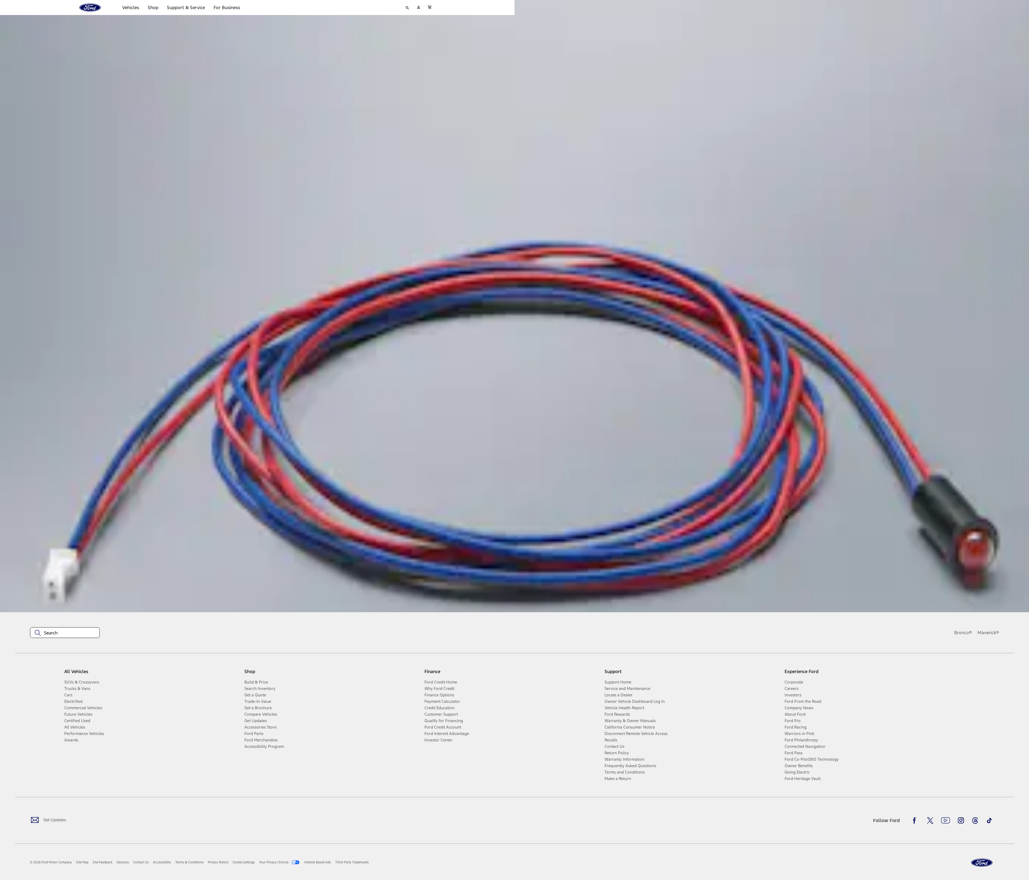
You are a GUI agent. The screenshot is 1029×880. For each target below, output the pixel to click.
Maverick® (988, 633)
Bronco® (963, 633)
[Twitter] (930, 820)
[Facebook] (916, 820)
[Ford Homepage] (982, 863)
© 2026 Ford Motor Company (51, 862)
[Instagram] (961, 820)
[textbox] (65, 632)
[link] (82, 862)
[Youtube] (945, 820)
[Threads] (975, 820)
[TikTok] (989, 820)
